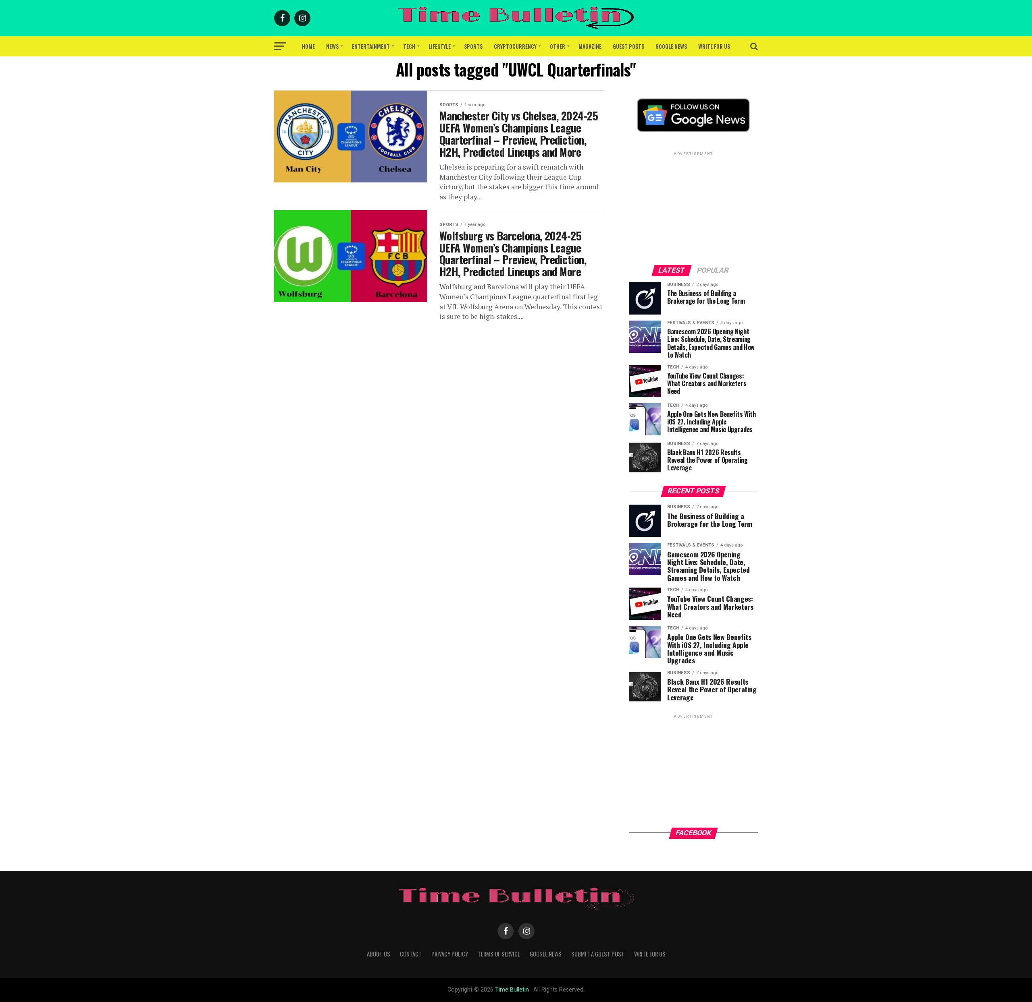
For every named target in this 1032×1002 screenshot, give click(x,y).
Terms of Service (499, 954)
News (332, 46)
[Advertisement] (693, 207)
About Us (378, 954)
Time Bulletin (512, 989)
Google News (671, 46)
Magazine (589, 46)
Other (557, 46)
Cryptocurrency (515, 46)
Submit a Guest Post (597, 954)
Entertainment (371, 46)
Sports (473, 46)
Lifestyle (440, 46)
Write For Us (714, 46)
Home (308, 46)
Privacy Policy (449, 954)
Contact (411, 954)
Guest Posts (628, 46)
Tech (409, 46)
